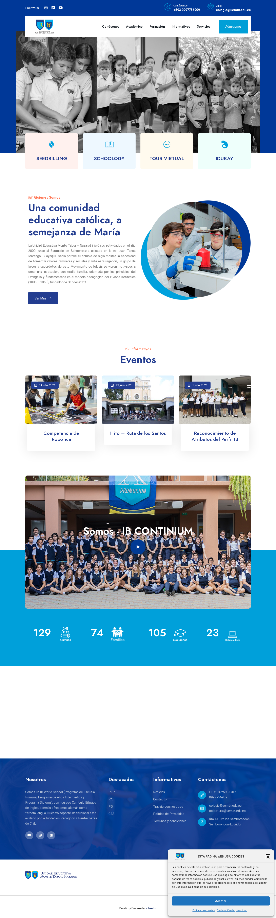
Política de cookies (204, 910)
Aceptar (220, 901)
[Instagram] (46, 7)
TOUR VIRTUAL (167, 158)
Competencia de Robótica (61, 436)
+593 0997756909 (186, 10)
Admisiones (233, 26)
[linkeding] (53, 7)
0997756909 (218, 797)
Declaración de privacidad (232, 910)
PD (111, 806)
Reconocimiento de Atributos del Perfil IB (215, 436)
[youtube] (61, 7)
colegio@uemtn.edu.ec (233, 10)
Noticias (159, 792)
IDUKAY (224, 158)
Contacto (160, 799)
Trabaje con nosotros (168, 806)
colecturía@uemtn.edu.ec (227, 811)
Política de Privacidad (168, 814)
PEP (112, 792)
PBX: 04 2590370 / (222, 792)
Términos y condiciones (169, 821)
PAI (111, 799)
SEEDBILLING (51, 158)
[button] (268, 856)
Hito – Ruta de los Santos (138, 433)
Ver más (40, 298)
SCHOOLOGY (109, 158)
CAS (112, 814)
